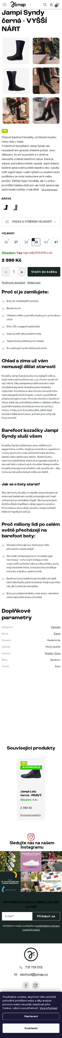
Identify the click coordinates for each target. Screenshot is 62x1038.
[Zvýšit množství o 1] (22, 271)
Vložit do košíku (44, 272)
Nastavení (31, 1016)
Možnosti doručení (13, 282)
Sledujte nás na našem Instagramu (31, 845)
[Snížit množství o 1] (6, 271)
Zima (57, 653)
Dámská (55, 627)
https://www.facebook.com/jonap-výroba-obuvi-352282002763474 (26, 985)
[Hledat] (45, 4)
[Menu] (4, 4)
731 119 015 (34, 967)
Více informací (48, 1008)
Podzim (49, 653)
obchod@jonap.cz (34, 974)
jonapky (35, 985)
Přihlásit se (46, 916)
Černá (57, 633)
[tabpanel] (6, 207)
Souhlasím (31, 1028)
